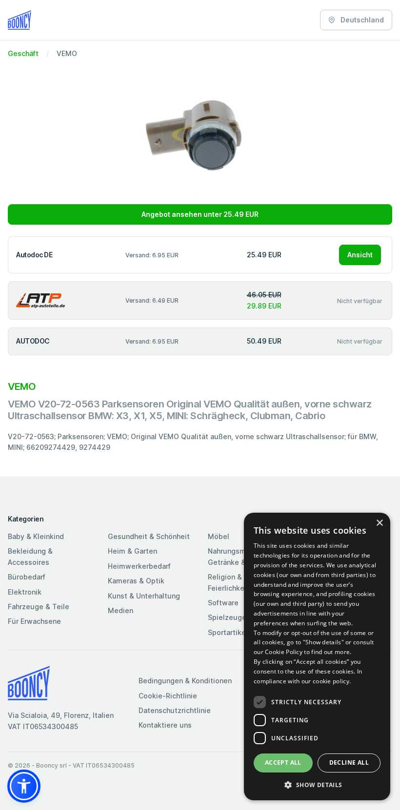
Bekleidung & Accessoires (30, 556)
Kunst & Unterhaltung (144, 596)
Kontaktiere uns (165, 725)
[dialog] (317, 656)
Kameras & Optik (136, 581)
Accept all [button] (283, 762)
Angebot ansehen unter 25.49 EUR (200, 214)
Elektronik (24, 592)
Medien (120, 610)
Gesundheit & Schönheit (149, 536)
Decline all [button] (349, 762)
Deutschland (361, 20)
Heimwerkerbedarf (139, 566)
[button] (24, 786)
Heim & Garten (132, 551)
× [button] (379, 523)
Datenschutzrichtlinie (175, 710)
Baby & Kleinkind (36, 536)
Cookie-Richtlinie (168, 696)
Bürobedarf (26, 577)
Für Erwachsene (34, 621)
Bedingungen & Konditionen (185, 680)
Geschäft (23, 53)
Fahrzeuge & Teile (38, 606)
